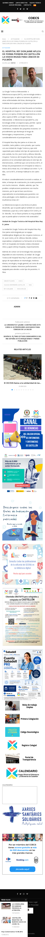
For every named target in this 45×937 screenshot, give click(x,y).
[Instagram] (23, 9)
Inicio (4, 39)
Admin (13, 63)
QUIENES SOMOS (8, 3)
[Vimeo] (27, 9)
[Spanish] (34, 5)
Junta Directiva (21, 3)
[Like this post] (26, 298)
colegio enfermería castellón (14, 285)
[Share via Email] (36, 298)
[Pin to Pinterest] (33, 298)
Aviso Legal (33, 902)
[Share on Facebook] (29, 298)
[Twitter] (20, 9)
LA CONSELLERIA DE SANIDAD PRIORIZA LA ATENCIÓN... (18, 907)
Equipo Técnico (35, 3)
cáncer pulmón (9, 281)
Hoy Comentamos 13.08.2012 (12, 932)
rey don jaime (8, 289)
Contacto (27, 5)
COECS (20, 281)
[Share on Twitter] (31, 298)
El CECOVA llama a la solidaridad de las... (22, 383)
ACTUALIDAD (15, 39)
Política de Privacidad (30, 905)
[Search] (43, 31)
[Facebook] (17, 9)
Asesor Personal (15, 5)
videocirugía (21, 289)
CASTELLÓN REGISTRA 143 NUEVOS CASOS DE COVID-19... (19, 921)
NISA (30, 285)
